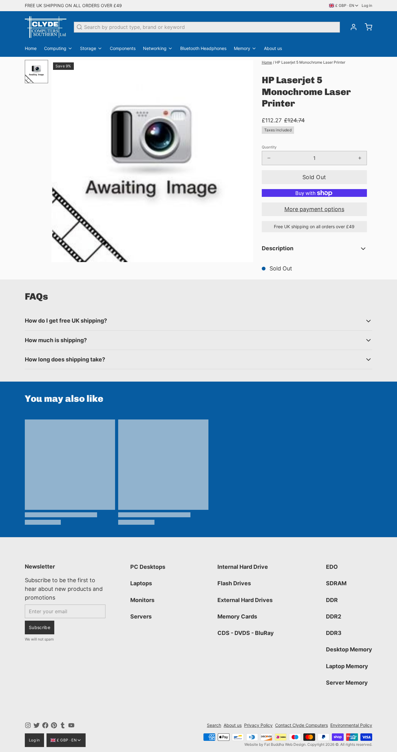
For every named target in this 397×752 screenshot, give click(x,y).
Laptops (141, 583)
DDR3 (333, 633)
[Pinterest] (54, 725)
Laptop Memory (347, 666)
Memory (242, 48)
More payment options (314, 209)
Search (214, 725)
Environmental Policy (351, 725)
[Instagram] (28, 725)
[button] (314, 177)
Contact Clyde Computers (301, 725)
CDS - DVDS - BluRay (245, 633)
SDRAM (336, 583)
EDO (332, 567)
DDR (332, 600)
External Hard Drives (245, 600)
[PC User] (45, 27)
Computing (55, 48)
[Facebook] (45, 725)
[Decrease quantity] (269, 158)
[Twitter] (36, 725)
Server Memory (347, 682)
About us (273, 48)
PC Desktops (147, 567)
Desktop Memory (349, 649)
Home (31, 48)
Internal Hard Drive (242, 567)
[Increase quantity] (360, 158)
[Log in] (351, 27)
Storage (88, 48)
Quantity (269, 147)
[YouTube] (71, 725)
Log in (367, 5)
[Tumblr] (63, 725)
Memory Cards (237, 616)
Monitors (142, 600)
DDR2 (333, 616)
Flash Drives (234, 583)
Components (123, 48)
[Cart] (366, 27)
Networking (155, 48)
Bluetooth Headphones (203, 48)
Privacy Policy (258, 725)
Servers (141, 616)
